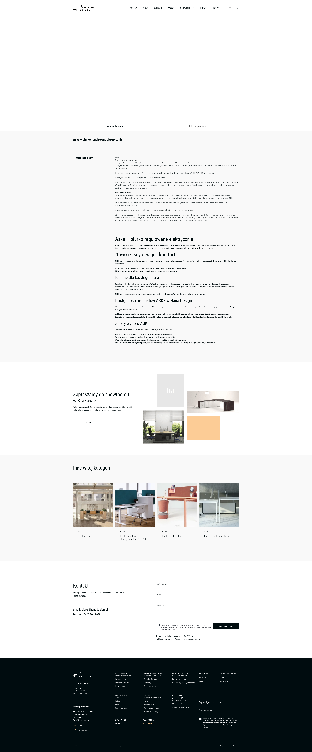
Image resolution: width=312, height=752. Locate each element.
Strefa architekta (187, 8)
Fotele (117, 701)
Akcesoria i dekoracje (180, 707)
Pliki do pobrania (197, 126)
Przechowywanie (122, 682)
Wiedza (171, 8)
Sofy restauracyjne (151, 708)
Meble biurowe (122, 673)
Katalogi (203, 8)
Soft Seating (121, 695)
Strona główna (78, 21)
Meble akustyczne (179, 704)
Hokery (146, 701)
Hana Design (181, 300)
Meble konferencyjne (154, 673)
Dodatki (118, 723)
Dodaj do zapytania (226, 109)
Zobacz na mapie (84, 422)
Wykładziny (148, 720)
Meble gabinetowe (180, 673)
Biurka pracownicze (123, 675)
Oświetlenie (120, 720)
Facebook (82, 725)
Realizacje (158, 8)
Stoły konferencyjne (152, 679)
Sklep (87, 21)
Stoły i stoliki (149, 704)
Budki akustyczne (179, 700)
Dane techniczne (115, 126)
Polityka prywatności (165, 639)
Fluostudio (236, 746)
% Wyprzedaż (149, 723)
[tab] (114, 126)
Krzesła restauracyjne (152, 697)
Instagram (82, 730)
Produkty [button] (133, 8)
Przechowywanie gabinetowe (184, 682)
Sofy (117, 697)
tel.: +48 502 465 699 (86, 614)
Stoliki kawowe (150, 686)
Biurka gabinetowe (179, 675)
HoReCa (147, 695)
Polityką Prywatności (229, 723)
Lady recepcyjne (121, 686)
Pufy (117, 704)
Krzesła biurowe (121, 679)
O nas (145, 8)
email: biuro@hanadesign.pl (90, 609)
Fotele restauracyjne (152, 712)
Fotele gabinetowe (179, 679)
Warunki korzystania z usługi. (188, 639)
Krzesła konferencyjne (152, 675)
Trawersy (147, 682)
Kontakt (216, 8)
